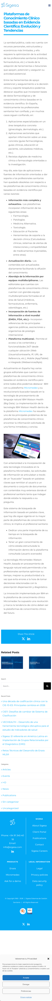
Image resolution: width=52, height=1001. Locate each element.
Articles (7, 769)
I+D (4, 782)
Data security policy (39, 883)
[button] (48, 959)
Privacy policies (26, 997)
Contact (39, 844)
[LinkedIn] (12, 851)
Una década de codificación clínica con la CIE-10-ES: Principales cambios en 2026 (12, 662)
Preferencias (26, 991)
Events (6, 776)
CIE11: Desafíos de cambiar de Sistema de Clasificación (40, 662)
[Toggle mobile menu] (49, 5)
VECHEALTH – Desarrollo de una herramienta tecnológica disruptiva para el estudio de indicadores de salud (26, 726)
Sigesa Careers (39, 851)
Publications (9, 795)
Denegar (26, 984)
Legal (40, 868)
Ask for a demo (12, 881)
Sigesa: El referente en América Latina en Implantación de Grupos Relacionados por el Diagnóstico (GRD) (25, 740)
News (6, 789)
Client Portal (39, 832)
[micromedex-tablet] (22, 435)
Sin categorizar (11, 802)
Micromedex (31, 387)
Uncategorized (11, 808)
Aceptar (26, 978)
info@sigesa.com (12, 847)
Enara (13, 868)
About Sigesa (39, 825)
